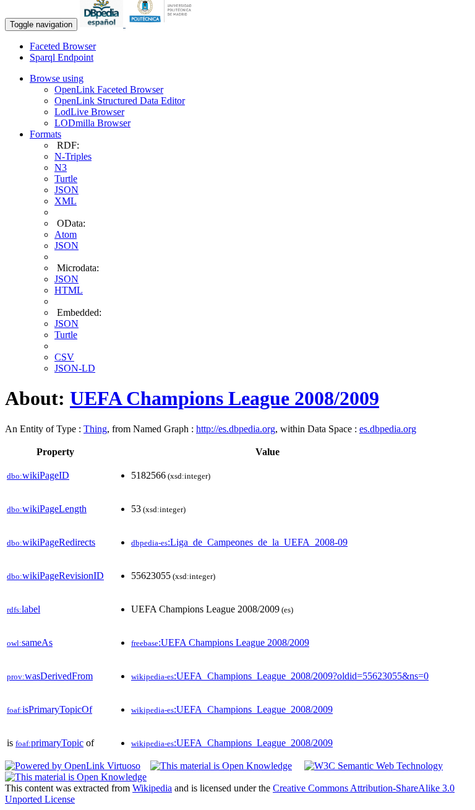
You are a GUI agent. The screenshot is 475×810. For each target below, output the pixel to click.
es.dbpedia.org (387, 429)
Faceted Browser (63, 46)
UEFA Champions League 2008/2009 (224, 398)
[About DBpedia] (103, 24)
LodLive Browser (89, 112)
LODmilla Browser (92, 123)
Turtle (65, 178)
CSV (64, 357)
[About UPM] (163, 24)
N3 (60, 167)
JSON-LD (74, 368)
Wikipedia (152, 788)
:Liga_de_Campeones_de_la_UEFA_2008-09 (239, 542)
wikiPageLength (47, 508)
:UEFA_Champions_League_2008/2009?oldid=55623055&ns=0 (280, 676)
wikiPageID (38, 475)
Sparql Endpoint (61, 57)
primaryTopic (49, 743)
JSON (66, 190)
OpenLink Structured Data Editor (119, 100)
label (23, 609)
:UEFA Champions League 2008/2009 (220, 642)
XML (65, 201)
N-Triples (73, 156)
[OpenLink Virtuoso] (72, 765)
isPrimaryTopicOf (49, 709)
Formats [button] (45, 134)
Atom (65, 234)
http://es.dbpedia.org (235, 429)
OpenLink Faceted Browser (108, 89)
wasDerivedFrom (50, 676)
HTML (68, 290)
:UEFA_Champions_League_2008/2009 (232, 709)
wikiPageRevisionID (55, 575)
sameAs (30, 642)
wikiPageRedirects (51, 542)
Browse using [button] (56, 78)
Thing (95, 429)
